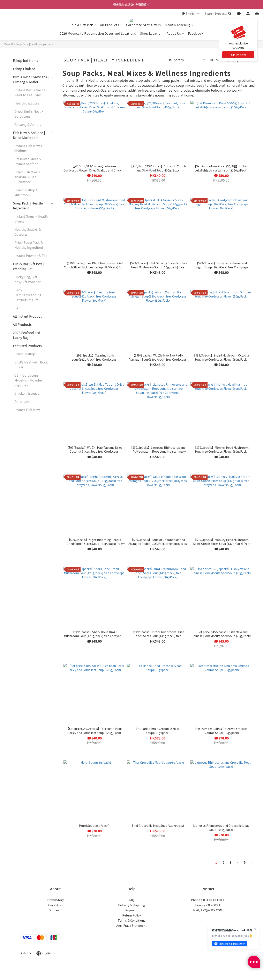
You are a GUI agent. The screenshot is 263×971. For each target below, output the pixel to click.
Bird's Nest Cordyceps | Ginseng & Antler (31, 79)
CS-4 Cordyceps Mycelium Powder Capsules (28, 380)
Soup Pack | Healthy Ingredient (34, 44)
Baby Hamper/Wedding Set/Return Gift (27, 294)
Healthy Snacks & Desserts (27, 232)
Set (17, 307)
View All (8, 44)
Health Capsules (26, 103)
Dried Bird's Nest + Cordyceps (29, 114)
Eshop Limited (24, 68)
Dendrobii (22, 401)
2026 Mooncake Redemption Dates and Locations (98, 33)
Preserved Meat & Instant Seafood (27, 161)
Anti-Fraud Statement (131, 925)
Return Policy (131, 915)
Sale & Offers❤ (81, 25)
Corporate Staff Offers (143, 25)
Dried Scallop (24, 353)
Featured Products (27, 345)
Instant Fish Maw (27, 409)
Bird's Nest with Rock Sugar (31, 364)
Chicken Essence (26, 393)
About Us (174, 33)
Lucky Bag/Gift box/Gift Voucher (27, 279)
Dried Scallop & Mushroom (26, 192)
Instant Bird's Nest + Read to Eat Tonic (30, 92)
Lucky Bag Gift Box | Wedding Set (28, 266)
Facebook (195, 33)
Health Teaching (178, 25)
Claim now (238, 55)
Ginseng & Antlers (27, 124)
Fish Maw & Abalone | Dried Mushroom (29, 135)
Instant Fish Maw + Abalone (28, 148)
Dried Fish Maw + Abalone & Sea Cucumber (27, 176)
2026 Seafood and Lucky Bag (26, 335)
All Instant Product (27, 316)
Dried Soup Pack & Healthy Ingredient (28, 245)
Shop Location (151, 33)
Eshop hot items (25, 60)
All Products (109, 25)
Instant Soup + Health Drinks (31, 219)
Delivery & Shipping (131, 905)
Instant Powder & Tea (30, 255)
